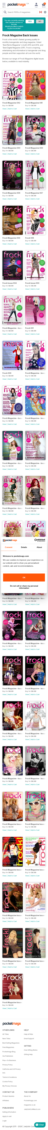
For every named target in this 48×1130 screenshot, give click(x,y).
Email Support (29, 1038)
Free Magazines (8, 1047)
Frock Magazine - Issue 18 (12, 643)
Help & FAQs (28, 1034)
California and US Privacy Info (11, 1071)
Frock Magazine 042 (11, 103)
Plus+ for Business (9, 1060)
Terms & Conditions (9, 1077)
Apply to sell (6, 1116)
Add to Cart (12, 109)
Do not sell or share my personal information (24, 587)
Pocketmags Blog (8, 1052)
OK (24, 577)
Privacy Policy (7, 1065)
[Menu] (3, 4)
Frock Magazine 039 (34, 148)
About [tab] (39, 547)
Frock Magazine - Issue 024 (12, 508)
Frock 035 (29, 238)
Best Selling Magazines (10, 1043)
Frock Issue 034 (9, 283)
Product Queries (8, 1096)
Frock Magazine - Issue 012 (35, 733)
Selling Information (9, 1112)
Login (4, 1121)
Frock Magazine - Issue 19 (35, 598)
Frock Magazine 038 (11, 193)
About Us (27, 1096)
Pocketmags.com (30, 1100)
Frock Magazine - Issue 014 (12, 733)
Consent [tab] (8, 547)
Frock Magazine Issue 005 (12, 915)
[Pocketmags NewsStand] (16, 4)
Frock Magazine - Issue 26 (12, 463)
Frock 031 (29, 328)
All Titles (5, 1034)
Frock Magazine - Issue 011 (12, 778)
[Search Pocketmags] (5, 12)
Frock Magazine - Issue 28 (12, 418)
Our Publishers (7, 1056)
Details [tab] (24, 547)
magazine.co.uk (29, 1105)
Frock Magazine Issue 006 (35, 870)
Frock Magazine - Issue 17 (35, 643)
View (4, 109)
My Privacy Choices (9, 1086)
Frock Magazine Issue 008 (35, 824)
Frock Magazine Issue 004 (35, 915)
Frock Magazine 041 (34, 103)
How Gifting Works (30, 1050)
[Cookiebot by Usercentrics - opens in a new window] (34, 540)
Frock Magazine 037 (34, 193)
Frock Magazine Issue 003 (12, 961)
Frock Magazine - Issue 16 (12, 688)
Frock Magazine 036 (11, 238)
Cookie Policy (7, 1082)
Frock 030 (6, 373)
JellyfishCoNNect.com (32, 1109)
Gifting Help (28, 1054)
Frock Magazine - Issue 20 (12, 598)
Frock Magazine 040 (11, 148)
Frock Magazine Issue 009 (12, 824)
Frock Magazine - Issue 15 (35, 688)
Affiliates (5, 1100)
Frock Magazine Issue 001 (12, 1002)
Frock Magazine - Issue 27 (35, 418)
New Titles (6, 1038)
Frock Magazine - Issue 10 (35, 778)
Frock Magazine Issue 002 (35, 961)
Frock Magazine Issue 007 (12, 870)
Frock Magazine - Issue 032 (12, 328)
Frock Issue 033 (32, 283)
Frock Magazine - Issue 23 (35, 508)
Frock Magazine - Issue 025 (35, 463)
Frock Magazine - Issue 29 (35, 373)
